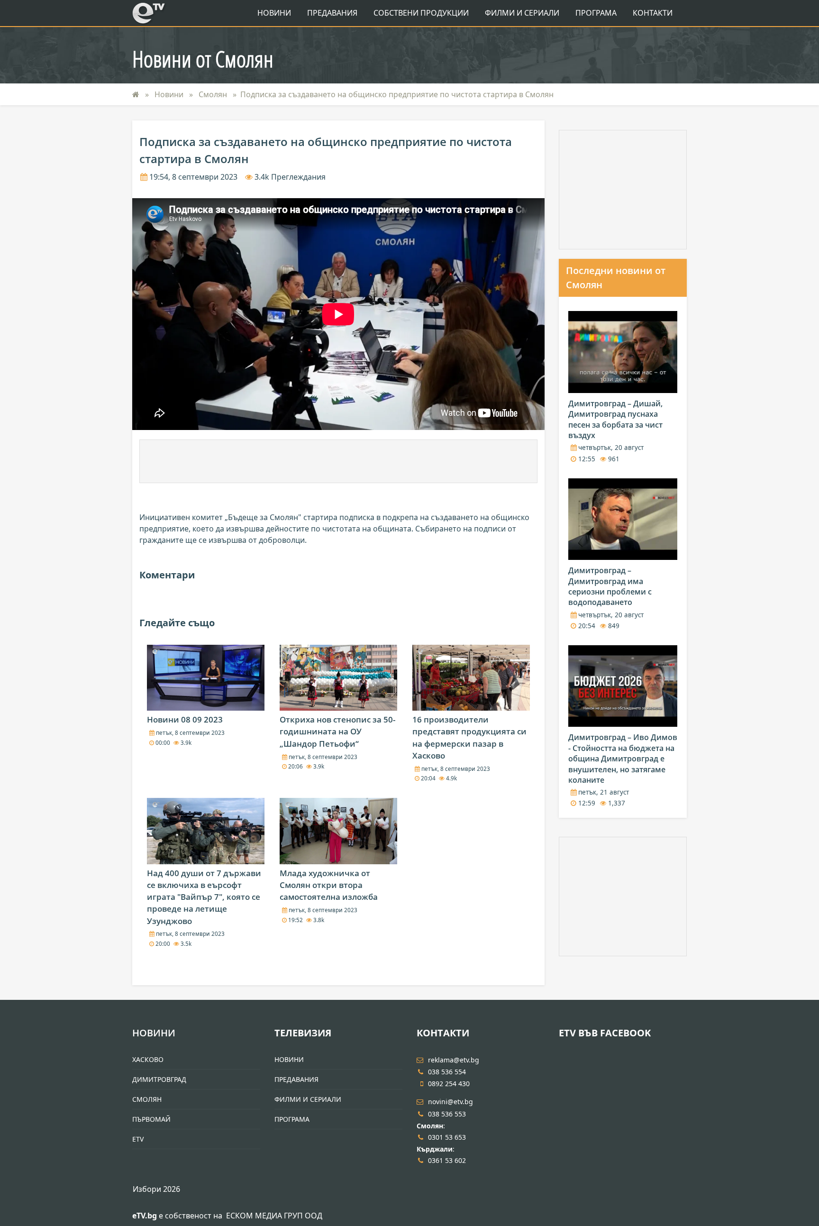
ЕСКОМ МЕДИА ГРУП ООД (274, 1215)
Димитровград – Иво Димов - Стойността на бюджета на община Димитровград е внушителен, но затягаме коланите (622, 758)
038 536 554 (447, 1071)
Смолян (214, 94)
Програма (596, 13)
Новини (274, 13)
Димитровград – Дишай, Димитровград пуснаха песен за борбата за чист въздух (615, 419)
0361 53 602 (447, 1160)
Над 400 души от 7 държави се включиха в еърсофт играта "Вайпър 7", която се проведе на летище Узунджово (204, 897)
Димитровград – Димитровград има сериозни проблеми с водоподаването (610, 586)
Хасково (148, 1059)
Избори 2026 (156, 1189)
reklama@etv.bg (453, 1059)
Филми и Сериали (522, 13)
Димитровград (159, 1079)
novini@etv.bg (450, 1101)
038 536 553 (447, 1113)
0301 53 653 (447, 1137)
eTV (138, 1139)
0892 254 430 (449, 1083)
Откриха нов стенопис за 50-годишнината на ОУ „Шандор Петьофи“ (337, 731)
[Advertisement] (338, 461)
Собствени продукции (421, 13)
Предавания (332, 13)
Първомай (151, 1119)
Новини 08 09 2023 (185, 719)
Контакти (653, 13)
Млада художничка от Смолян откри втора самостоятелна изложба (329, 885)
